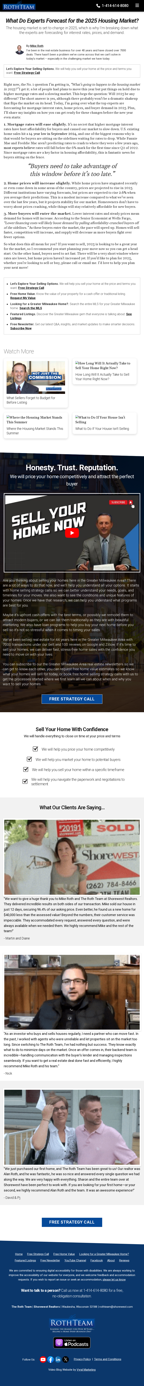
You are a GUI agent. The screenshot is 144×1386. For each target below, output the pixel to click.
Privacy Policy (82, 1359)
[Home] (18, 5)
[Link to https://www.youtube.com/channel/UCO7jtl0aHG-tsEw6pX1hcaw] (43, 1359)
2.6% (123, 193)
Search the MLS (31, 308)
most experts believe (19, 148)
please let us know (114, 1279)
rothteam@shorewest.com (116, 1306)
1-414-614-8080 (114, 5)
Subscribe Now (21, 328)
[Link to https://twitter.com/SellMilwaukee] (65, 1359)
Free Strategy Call (27, 73)
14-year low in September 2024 (52, 134)
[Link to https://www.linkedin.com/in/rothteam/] (58, 1359)
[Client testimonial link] (72, 857)
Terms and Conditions (107, 1359)
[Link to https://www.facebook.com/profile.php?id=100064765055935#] (50, 1359)
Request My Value (23, 298)
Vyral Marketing (86, 1369)
